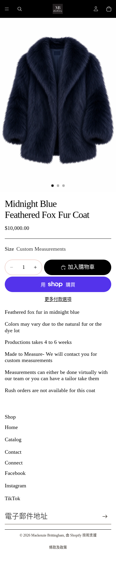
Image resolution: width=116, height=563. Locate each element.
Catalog (13, 439)
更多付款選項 (58, 299)
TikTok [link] (12, 498)
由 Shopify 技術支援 (81, 535)
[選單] (7, 9)
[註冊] (105, 516)
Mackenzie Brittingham (47, 535)
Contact (13, 452)
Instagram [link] (15, 486)
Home (11, 427)
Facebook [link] (15, 473)
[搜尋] (19, 8)
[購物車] (108, 8)
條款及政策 (58, 547)
